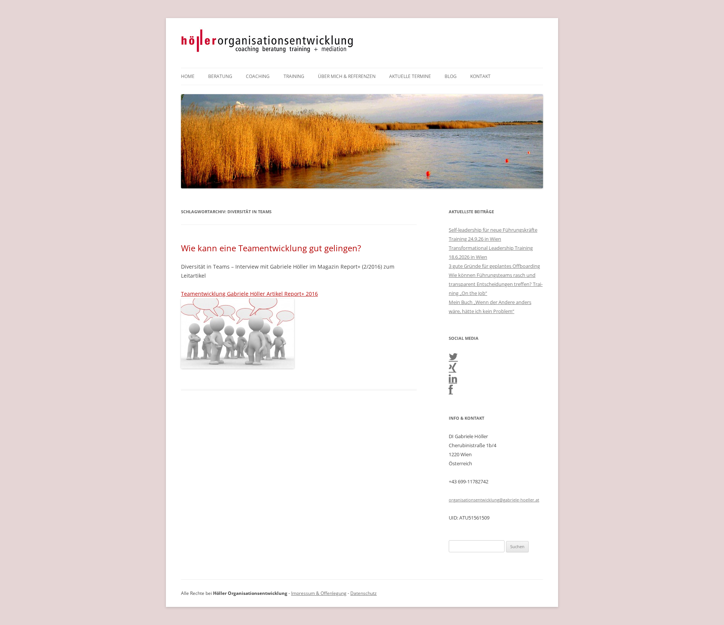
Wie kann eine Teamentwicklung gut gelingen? (271, 248)
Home (188, 76)
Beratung (220, 76)
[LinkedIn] (453, 380)
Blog (451, 76)
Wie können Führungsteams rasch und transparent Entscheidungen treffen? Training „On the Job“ (496, 284)
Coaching (258, 76)
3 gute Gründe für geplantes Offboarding (494, 266)
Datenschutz (363, 593)
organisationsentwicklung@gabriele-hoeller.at (494, 500)
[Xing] (452, 369)
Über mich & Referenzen (347, 76)
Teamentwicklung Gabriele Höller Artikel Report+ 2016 (249, 293)
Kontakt (480, 76)
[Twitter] (453, 358)
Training (294, 76)
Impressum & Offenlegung (319, 593)
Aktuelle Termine (410, 76)
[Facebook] (451, 391)
